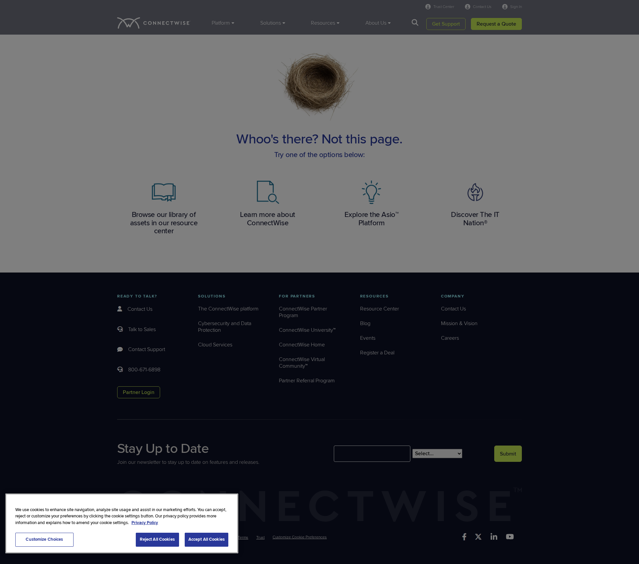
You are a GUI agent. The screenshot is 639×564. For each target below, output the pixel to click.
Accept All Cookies (206, 539)
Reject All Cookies (157, 539)
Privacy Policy (144, 522)
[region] (121, 523)
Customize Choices (44, 539)
